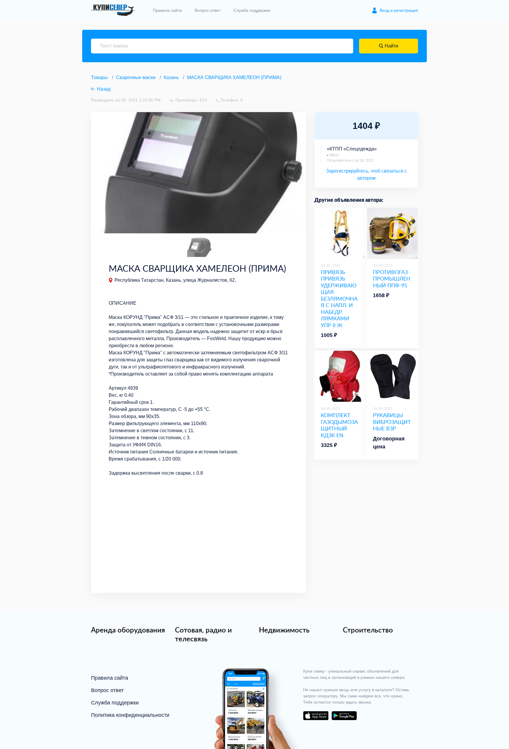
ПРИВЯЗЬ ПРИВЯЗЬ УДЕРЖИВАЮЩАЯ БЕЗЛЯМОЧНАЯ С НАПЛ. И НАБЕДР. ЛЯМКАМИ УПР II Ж (339, 299)
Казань (171, 77)
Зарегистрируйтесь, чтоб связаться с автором (366, 174)
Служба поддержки (252, 10)
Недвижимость (284, 629)
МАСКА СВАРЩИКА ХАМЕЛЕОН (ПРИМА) (234, 77)
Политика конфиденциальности (130, 715)
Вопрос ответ (107, 690)
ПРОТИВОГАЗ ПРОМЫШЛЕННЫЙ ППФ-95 (391, 279)
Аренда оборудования (128, 629)
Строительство (368, 629)
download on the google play (344, 715)
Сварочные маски (136, 77)
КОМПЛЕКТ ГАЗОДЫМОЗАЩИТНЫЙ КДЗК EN (339, 425)
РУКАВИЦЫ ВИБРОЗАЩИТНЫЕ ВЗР (392, 422)
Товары (99, 77)
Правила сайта (167, 10)
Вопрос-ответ (208, 10)
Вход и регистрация (399, 10)
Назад (103, 88)
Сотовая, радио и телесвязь (203, 634)
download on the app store (315, 715)
